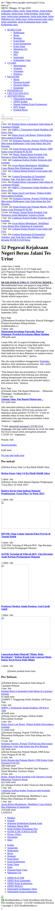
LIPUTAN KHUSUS (18, 93)
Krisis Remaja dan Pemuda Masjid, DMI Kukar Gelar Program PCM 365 (26, 150)
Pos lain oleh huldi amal (12, 455)
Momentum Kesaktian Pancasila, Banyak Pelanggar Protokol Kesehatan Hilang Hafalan (25, 333)
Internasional (19, 65)
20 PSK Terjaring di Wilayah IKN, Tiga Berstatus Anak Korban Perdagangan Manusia (27, 555)
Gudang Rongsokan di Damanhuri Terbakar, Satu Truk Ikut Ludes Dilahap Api (23, 178)
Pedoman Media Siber (18, 826)
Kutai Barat (19, 41)
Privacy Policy (14, 834)
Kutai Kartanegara (22, 43)
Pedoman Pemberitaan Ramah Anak (24, 823)
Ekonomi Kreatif (21, 82)
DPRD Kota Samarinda (18, 880)
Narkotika (44, 361)
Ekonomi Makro (21, 85)
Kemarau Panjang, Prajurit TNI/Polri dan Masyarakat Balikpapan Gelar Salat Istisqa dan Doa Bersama (27, 143)
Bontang (17, 38)
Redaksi (11, 817)
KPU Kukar (19, 107)
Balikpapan (18, 32)
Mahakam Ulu (20, 49)
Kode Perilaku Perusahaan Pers (22, 828)
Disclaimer (12, 837)
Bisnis (16, 79)
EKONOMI (13, 76)
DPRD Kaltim (20, 101)
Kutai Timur (19, 46)
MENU (5, 8)
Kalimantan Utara (22, 60)
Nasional (17, 68)
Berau (16, 35)
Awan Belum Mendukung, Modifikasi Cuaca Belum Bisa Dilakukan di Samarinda (25, 166)
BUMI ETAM (14, 30)
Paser (16, 52)
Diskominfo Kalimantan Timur (22, 889)
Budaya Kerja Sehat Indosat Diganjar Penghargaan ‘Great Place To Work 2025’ (23, 492)
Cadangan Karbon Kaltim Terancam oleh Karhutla (25, 790)
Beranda (5, 240)
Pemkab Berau (20, 109)
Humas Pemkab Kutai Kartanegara (30, 104)
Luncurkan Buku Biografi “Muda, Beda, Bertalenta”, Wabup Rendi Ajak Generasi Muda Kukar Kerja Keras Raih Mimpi (26, 657)
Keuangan (18, 87)
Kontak (11, 820)
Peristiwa (17, 74)
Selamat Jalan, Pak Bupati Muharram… (22, 399)
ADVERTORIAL (16, 96)
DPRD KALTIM (15, 878)
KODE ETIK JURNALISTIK (22, 831)
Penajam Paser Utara (17, 870)
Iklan (9, 840)
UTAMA (11, 63)
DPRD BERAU (15, 886)
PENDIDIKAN (15, 90)
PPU (15, 54)
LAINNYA (6, 812)
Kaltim (10, 845)
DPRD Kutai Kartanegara (19, 883)
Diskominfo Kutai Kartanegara (22, 891)
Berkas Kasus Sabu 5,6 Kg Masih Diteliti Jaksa (25, 473)
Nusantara (18, 71)
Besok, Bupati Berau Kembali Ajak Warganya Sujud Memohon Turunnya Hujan (24, 155)
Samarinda (18, 57)
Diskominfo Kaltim (22, 98)
